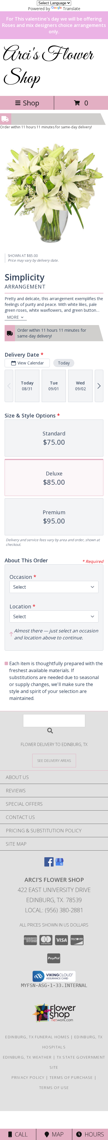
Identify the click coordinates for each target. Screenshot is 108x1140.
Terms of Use (54, 1087)
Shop (31, 102)
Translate (71, 8)
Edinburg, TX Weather (27, 1057)
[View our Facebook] (49, 864)
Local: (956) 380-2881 (54, 910)
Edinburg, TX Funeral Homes (37, 1036)
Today (64, 363)
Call (20, 1134)
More (13, 317)
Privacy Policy (28, 1077)
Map (56, 1134)
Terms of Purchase (71, 1077)
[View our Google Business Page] (59, 864)
